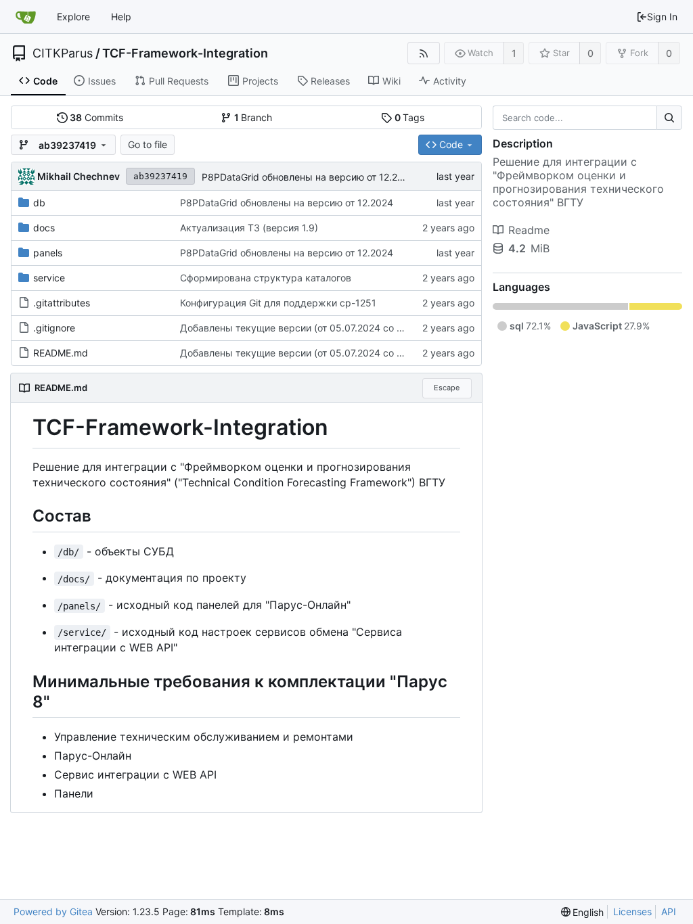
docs (44, 227)
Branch (253, 117)
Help (121, 16)
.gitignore (54, 327)
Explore (73, 16)
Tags (410, 117)
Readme (529, 230)
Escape (447, 387)
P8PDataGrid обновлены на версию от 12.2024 (308, 177)
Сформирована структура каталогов (265, 277)
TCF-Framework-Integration (185, 53)
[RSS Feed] (423, 53)
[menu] (582, 912)
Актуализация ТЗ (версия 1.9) (249, 227)
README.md (60, 353)
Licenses (632, 911)
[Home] (26, 17)
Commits (96, 117)
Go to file (147, 144)
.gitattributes (61, 302)
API (668, 911)
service (49, 277)
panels (47, 252)
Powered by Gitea (53, 911)
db (39, 202)
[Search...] (669, 118)
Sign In (662, 16)
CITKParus (62, 53)
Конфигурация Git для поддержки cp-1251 (278, 302)
